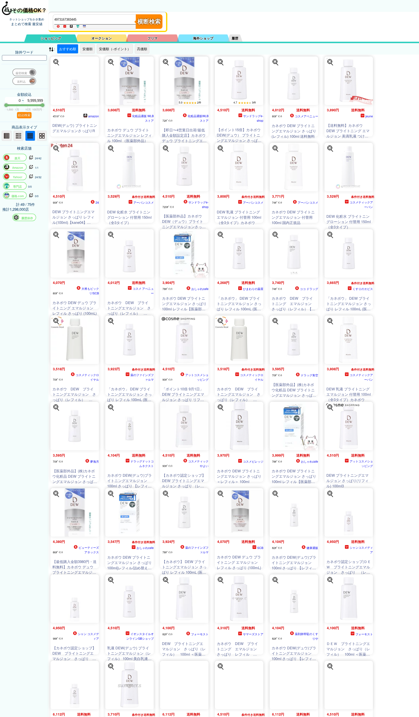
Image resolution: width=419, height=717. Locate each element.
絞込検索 (24, 115)
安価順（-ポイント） (115, 48)
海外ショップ (203, 38)
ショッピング (51, 38)
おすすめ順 (67, 48)
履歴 (235, 38)
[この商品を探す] (56, 62)
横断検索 (149, 21)
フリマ (152, 38)
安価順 (87, 48)
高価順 (142, 48)
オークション (101, 38)
